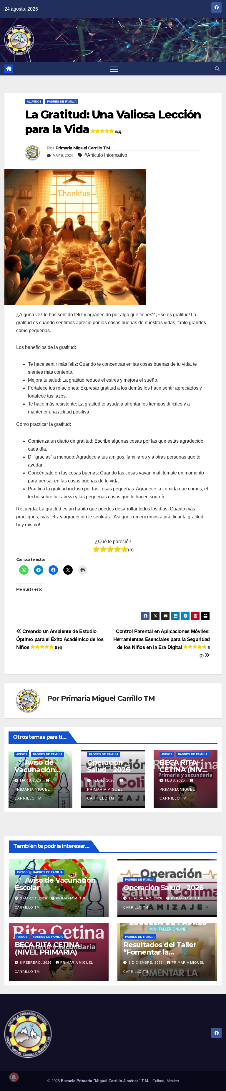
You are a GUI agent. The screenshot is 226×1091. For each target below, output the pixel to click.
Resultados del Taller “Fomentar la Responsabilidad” (159, 952)
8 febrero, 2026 (36, 962)
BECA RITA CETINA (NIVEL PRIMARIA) (184, 769)
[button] (217, 68)
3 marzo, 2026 (34, 898)
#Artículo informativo (105, 155)
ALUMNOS (34, 101)
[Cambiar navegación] (114, 68)
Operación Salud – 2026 (108, 766)
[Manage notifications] (14, 1077)
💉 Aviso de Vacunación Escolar (34, 769)
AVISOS (21, 754)
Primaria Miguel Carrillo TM (83, 148)
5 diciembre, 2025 (146, 962)
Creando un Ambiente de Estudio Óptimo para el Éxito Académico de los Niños (59, 639)
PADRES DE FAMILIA (62, 101)
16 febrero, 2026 (146, 898)
